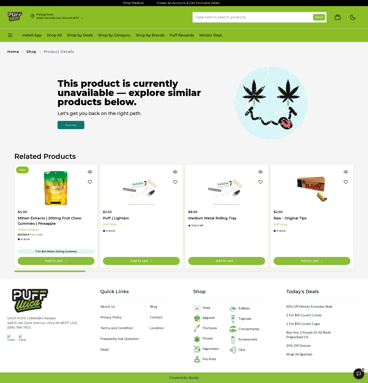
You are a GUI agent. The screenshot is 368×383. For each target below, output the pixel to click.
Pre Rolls (209, 359)
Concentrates (249, 329)
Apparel (208, 318)
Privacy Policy (111, 317)
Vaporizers (210, 349)
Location (157, 328)
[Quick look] (90, 172)
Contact (156, 317)
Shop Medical (126, 3)
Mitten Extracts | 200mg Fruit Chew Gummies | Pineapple (49, 221)
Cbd (241, 350)
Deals (104, 349)
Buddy (194, 378)
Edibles (244, 308)
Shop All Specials (299, 354)
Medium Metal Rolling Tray (212, 218)
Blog (153, 306)
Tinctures (209, 328)
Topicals (244, 319)
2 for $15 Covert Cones (304, 315)
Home (13, 52)
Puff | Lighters (116, 218)
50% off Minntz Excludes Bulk (309, 306)
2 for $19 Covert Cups (303, 324)
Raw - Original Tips (290, 218)
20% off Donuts (298, 346)
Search (319, 17)
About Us (107, 306)
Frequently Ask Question (119, 339)
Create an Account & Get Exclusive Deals (181, 3)
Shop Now (71, 125)
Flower (207, 338)
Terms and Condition (116, 328)
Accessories (247, 339)
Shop (31, 52)
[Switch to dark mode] (353, 17)
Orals (206, 308)
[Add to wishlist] (90, 182)
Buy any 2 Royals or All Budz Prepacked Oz (308, 335)
